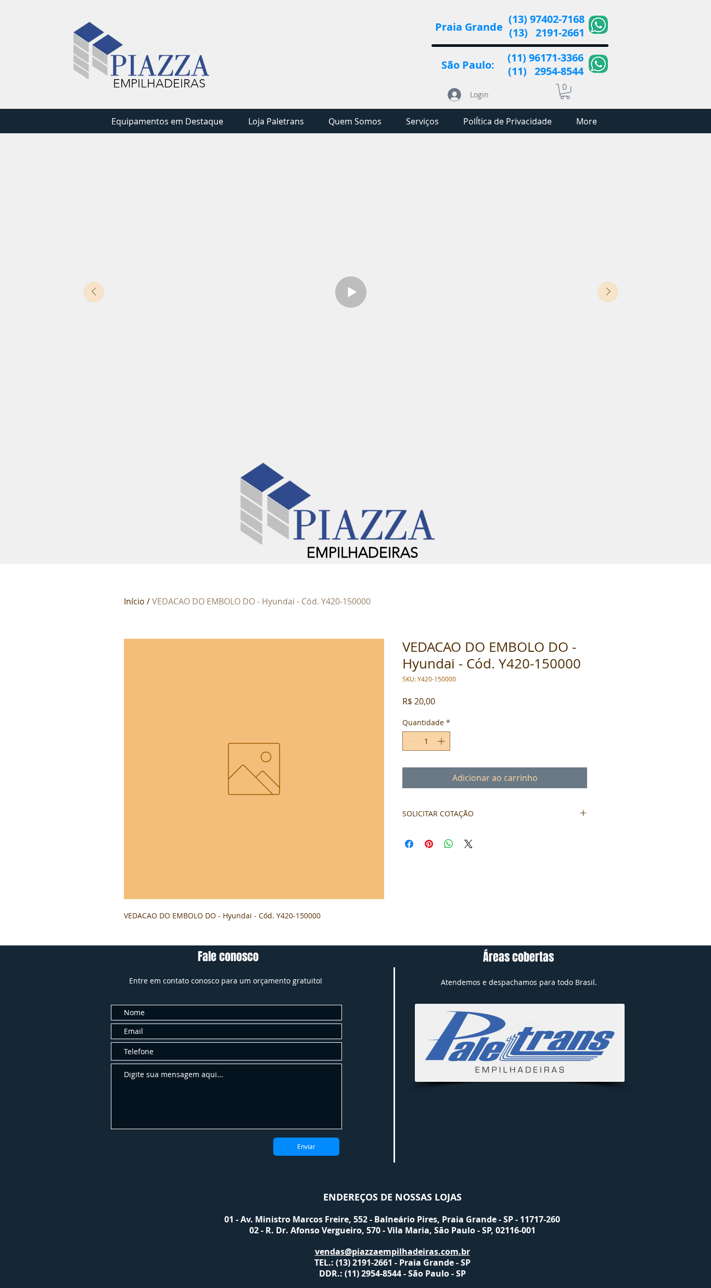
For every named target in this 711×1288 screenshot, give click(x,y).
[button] (565, 91)
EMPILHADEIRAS (159, 84)
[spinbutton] (426, 741)
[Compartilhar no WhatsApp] (448, 844)
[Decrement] (410, 741)
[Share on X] (468, 844)
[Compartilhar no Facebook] (409, 844)
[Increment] (442, 741)
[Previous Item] (93, 292)
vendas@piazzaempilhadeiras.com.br (392, 1251)
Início (134, 601)
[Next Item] (608, 292)
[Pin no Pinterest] (429, 844)
